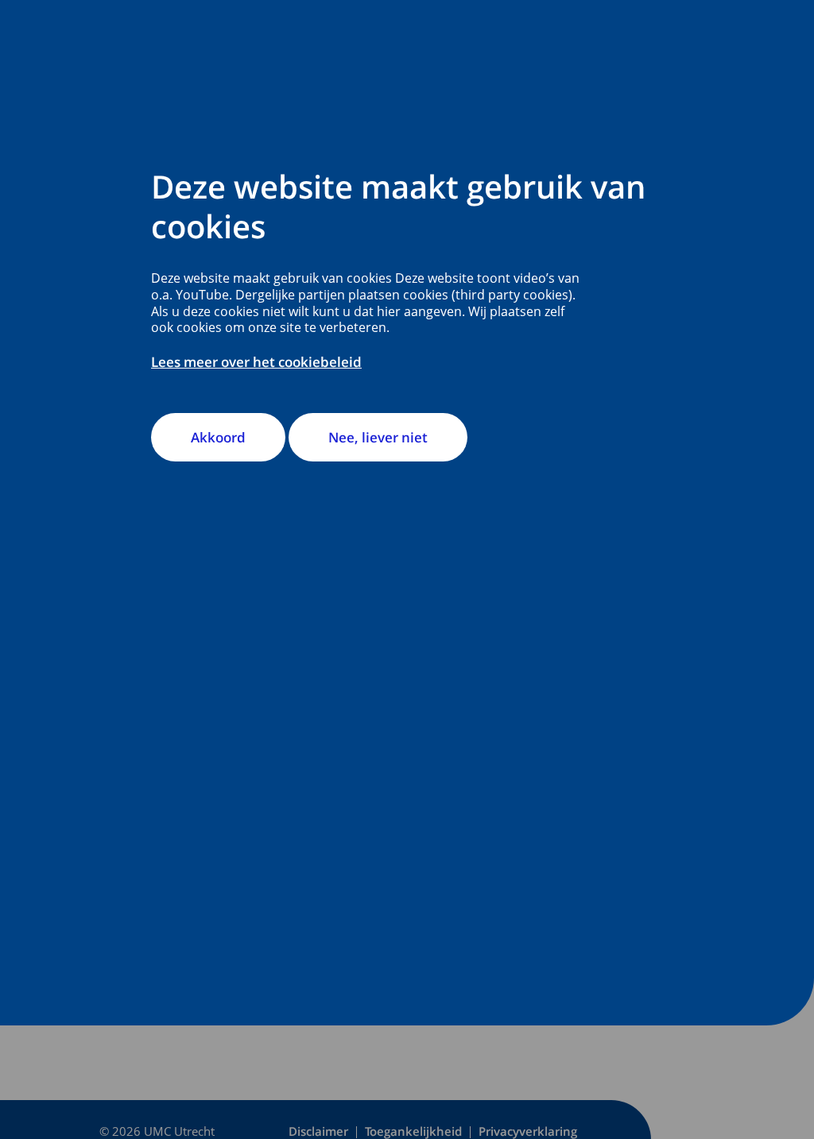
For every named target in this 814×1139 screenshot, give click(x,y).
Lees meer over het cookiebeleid (256, 362)
